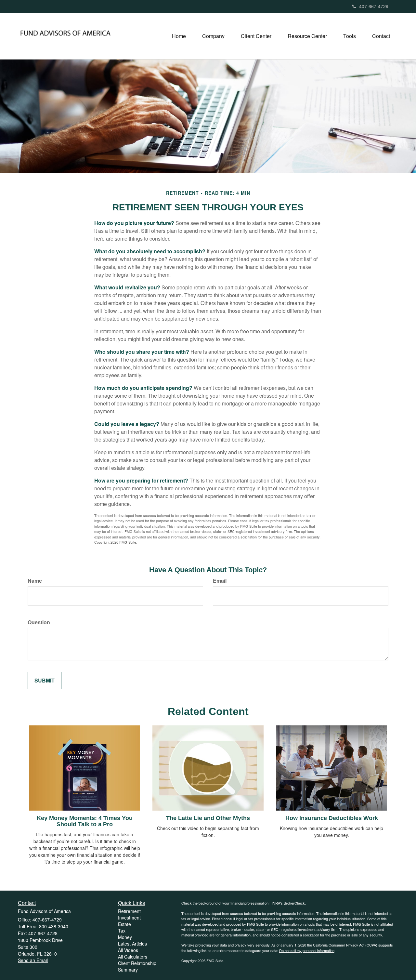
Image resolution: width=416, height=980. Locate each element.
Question (39, 622)
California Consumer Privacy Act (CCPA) (345, 944)
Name (35, 580)
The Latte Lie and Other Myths (208, 818)
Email (220, 580)
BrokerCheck (294, 903)
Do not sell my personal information (306, 950)
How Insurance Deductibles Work (331, 818)
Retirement (129, 911)
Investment (129, 917)
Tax (121, 930)
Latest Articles (132, 943)
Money (125, 937)
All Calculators (132, 956)
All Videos (128, 950)
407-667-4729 (373, 6)
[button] (213, 36)
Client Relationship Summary (137, 966)
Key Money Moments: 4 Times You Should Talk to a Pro (85, 821)
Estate (124, 924)
